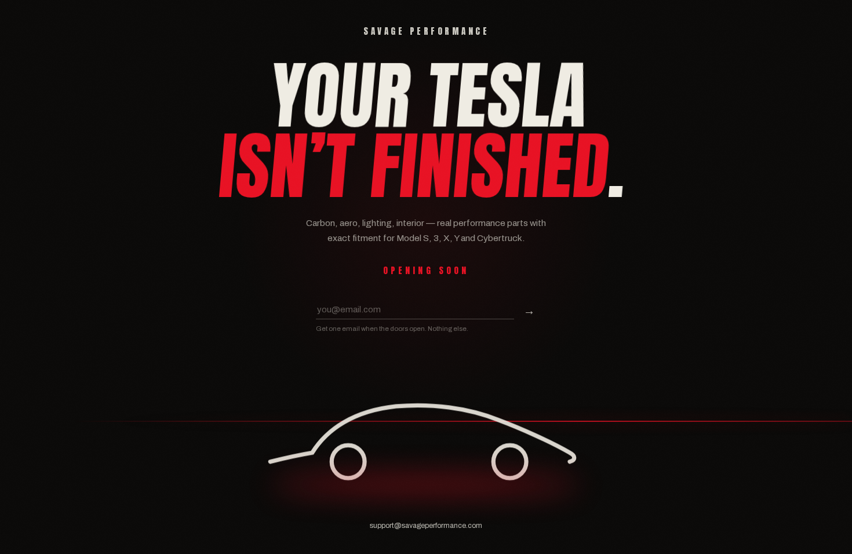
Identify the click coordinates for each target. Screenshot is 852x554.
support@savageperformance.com (426, 526)
